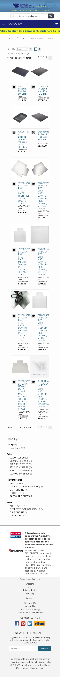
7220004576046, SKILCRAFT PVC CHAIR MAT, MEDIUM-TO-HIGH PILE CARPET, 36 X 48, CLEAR (26, 262)
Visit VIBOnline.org (30, 609)
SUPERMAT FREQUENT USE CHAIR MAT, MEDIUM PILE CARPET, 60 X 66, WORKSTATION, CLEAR (46, 394)
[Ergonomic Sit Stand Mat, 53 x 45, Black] (39, 117)
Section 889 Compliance (30, 612)
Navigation (15, 23)
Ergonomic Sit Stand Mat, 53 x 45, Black (43, 135)
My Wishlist (27, 10)
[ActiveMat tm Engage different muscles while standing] (20, 117)
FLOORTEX (15, 493)
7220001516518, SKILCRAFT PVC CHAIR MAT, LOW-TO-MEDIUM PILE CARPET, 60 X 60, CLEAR (45, 262)
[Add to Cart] (14, 87)
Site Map (30, 593)
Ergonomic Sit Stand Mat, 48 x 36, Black (43, 90)
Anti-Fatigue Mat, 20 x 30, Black (22, 90)
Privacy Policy (30, 590)
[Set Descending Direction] (30, 49)
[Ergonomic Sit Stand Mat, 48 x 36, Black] (39, 71)
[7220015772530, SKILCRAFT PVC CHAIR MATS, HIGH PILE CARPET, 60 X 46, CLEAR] (20, 168)
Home (10, 38)
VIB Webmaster (43, 662)
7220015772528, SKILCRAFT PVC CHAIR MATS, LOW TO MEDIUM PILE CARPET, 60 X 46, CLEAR (46, 196)
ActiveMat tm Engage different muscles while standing (23, 139)
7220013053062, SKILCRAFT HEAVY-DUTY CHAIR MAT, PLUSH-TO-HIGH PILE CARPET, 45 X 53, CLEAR (26, 395)
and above (19, 473)
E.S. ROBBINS (17, 490)
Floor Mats (15, 448)
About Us (30, 606)
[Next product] (50, 58)
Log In (46, 10)
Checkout (38, 10)
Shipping (30, 584)
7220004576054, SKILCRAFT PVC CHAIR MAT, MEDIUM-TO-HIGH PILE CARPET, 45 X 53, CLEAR (46, 328)
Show (10, 53)
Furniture (21, 38)
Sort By (11, 49)
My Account (16, 10)
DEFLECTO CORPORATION (24, 486)
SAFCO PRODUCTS (20, 496)
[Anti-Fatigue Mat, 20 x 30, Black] (20, 71)
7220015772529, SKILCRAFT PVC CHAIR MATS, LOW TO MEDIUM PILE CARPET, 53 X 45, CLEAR (26, 328)
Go (50, 16)
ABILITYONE (16, 483)
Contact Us (30, 603)
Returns (30, 587)
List (39, 49)
